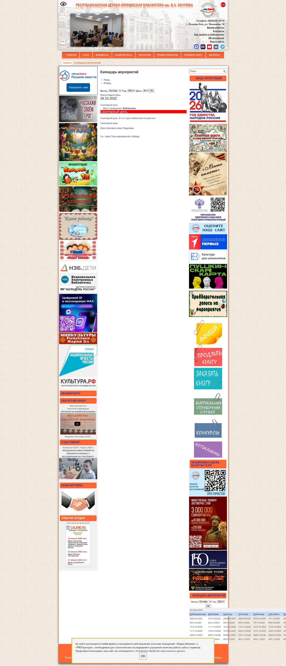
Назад (107, 80)
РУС (63, 41)
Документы (102, 55)
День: (139, 90)
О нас (86, 55)
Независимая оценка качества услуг (205, 464)
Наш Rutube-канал (73, 400)
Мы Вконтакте (70, 393)
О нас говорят (70, 442)
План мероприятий (120, 136)
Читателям (145, 55)
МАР (63, 45)
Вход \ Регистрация (209, 78)
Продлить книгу (193, 55)
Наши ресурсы (123, 55)
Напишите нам (78, 87)
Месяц (103, 95)
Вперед (107, 83)
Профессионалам (167, 55)
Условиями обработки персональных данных (160, 650)
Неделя (111, 95)
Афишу (136, 136)
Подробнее (117, 128)
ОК (143, 656)
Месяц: (104, 90)
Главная (71, 55)
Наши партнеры (71, 485)
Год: (124, 90)
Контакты (214, 55)
